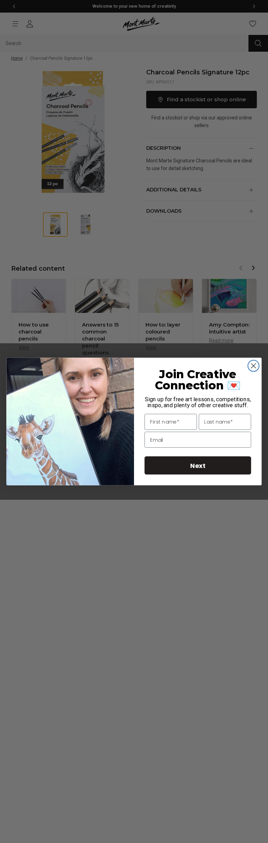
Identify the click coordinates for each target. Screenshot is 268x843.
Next (198, 465)
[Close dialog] (253, 365)
